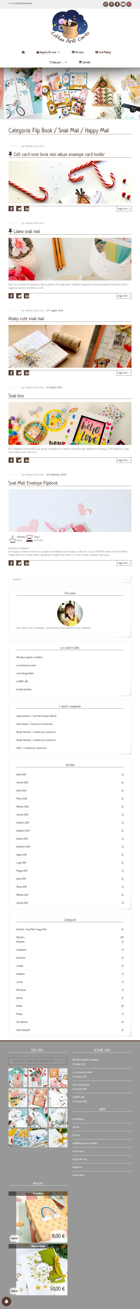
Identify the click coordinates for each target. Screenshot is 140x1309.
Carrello (86, 62)
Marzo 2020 (21, 798)
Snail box (16, 396)
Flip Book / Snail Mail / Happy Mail (31, 929)
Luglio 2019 (21, 862)
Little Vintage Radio (24, 673)
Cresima (19, 965)
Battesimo (20, 941)
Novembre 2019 (23, 830)
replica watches (23, 716)
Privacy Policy (78, 1175)
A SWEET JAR (22, 681)
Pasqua (19, 1013)
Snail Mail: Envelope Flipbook (33, 483)
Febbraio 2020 (22, 806)
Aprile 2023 (21, 774)
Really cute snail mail (26, 319)
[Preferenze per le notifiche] (6, 1301)
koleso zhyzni (22, 724)
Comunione (20, 957)
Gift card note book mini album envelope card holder (59, 154)
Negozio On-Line (47, 52)
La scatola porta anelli (25, 665)
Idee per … (57, 62)
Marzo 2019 (21, 886)
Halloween (20, 973)
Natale (19, 1005)
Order (18, 748)
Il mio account (79, 1151)
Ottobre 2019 (22, 838)
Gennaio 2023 (22, 782)
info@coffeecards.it (23, 3)
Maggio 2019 (21, 870)
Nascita (19, 998)
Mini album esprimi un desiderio (29, 657)
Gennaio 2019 (22, 902)
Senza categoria (23, 1030)
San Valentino (22, 1021)
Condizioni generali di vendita (85, 1143)
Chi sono (79, 52)
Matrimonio (21, 990)
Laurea (19, 981)
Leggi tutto (124, 209)
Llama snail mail (27, 231)
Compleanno (21, 949)
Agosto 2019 (21, 854)
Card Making (104, 52)
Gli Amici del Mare (24, 689)
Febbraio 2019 (22, 894)
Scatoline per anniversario (42, 724)
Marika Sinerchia (34, 146)
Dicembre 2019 (22, 822)
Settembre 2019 (23, 846)
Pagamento (77, 1167)
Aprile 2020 (21, 790)
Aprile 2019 (21, 878)
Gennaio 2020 (22, 814)
